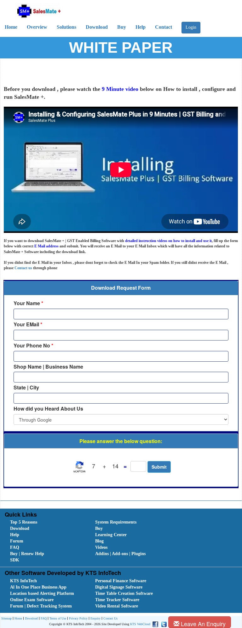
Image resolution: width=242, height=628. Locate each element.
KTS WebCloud (140, 624)
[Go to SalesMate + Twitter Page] (163, 624)
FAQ (14, 547)
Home (11, 27)
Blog (99, 541)
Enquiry (95, 618)
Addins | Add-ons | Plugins (120, 553)
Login (191, 27)
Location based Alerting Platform (42, 593)
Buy (121, 27)
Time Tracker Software (117, 599)
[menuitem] (45, 522)
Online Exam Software (32, 599)
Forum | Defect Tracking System (41, 606)
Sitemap (6, 618)
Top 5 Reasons (23, 522)
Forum (16, 541)
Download (97, 27)
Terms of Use (57, 618)
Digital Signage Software (118, 587)
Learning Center (111, 534)
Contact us (23, 268)
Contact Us (110, 618)
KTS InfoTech (23, 580)
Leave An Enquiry (202, 623)
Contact (163, 27)
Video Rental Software (116, 606)
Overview (37, 27)
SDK (14, 560)
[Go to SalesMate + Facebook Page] (154, 624)
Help (140, 27)
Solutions (66, 27)
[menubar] (122, 541)
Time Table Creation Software (124, 593)
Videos (101, 547)
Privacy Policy (78, 618)
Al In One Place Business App (38, 587)
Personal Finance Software (120, 580)
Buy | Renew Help (27, 553)
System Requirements (115, 522)
